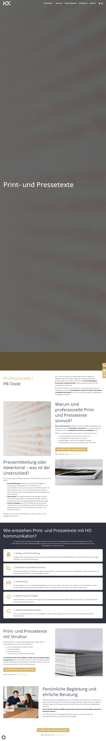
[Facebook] (99, 3)
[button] (52, 3)
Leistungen (48, 3)
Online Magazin (71, 3)
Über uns (59, 3)
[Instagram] (102, 3)
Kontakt (93, 3)
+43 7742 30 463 (74, 454)
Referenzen (83, 3)
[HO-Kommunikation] (7, 3)
